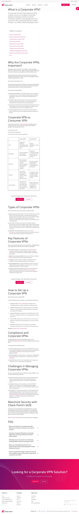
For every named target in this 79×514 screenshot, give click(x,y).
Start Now (74, 4)
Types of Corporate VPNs (14, 41)
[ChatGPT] (65, 505)
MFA (10, 257)
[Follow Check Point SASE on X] (40, 511)
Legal (76, 511)
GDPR (15, 353)
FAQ (10, 55)
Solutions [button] (34, 5)
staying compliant (18, 341)
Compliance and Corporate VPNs (16, 48)
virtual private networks (24, 124)
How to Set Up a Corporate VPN (16, 46)
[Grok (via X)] (76, 505)
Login (72, 1)
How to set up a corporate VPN (20, 328)
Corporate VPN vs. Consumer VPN (16, 39)
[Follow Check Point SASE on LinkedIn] (42, 511)
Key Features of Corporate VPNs (16, 43)
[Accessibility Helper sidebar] (77, 8)
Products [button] (28, 5)
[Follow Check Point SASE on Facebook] (37, 511)
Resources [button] (40, 5)
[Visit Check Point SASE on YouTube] (44, 511)
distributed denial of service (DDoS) (17, 394)
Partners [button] (46, 5)
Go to (7, 1)
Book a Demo (19, 199)
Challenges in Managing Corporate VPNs (18, 50)
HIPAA (19, 351)
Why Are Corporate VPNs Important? (17, 37)
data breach (11, 358)
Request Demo (65, 4)
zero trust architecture (30, 269)
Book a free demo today (13, 417)
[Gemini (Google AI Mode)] (73, 504)
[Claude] (67, 504)
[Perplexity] (70, 505)
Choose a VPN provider (23, 303)
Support (75, 1)
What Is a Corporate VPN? (15, 34)
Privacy (73, 511)
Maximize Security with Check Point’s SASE (18, 53)
